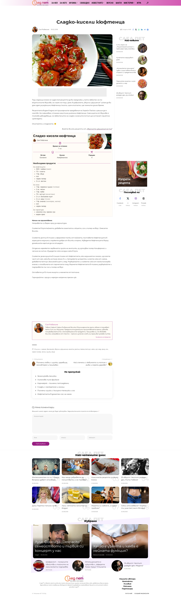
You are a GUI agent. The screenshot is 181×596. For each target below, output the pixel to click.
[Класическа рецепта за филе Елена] (105, 466)
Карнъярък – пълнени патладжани (53, 383)
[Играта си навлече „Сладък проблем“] (105, 495)
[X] (128, 200)
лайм (93, 349)
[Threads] (143, 200)
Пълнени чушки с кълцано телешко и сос (56, 391)
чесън (44, 352)
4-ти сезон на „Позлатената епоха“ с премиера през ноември (125, 47)
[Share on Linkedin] (141, 29)
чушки (48, 352)
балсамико (50, 349)
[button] (147, 3)
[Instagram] (135, 200)
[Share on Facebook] (133, 29)
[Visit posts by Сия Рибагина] (35, 29)
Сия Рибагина (44, 29)
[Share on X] (136, 29)
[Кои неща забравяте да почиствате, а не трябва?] (76, 466)
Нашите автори (127, 579)
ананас (43, 349)
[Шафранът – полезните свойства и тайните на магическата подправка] (38, 565)
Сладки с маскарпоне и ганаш (50, 387)
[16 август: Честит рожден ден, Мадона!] (117, 565)
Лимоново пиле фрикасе (48, 380)
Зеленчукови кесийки (46, 376)
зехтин (77, 349)
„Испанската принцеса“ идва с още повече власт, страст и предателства (126, 70)
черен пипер (36, 352)
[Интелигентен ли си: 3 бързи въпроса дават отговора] (46, 466)
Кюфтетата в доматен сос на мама (54, 394)
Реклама (127, 586)
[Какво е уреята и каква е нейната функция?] (119, 541)
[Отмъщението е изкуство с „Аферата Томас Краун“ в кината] (78, 565)
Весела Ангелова (98, 555)
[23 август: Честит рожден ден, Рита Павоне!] (135, 466)
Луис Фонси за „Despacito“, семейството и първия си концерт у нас (59, 546)
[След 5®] (40, 3)
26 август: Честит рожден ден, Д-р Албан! (125, 94)
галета (71, 349)
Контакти (127, 581)
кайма (82, 349)
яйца (53, 352)
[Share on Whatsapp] (139, 29)
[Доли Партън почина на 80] (46, 495)
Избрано (90, 521)
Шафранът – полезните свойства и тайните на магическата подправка (57, 564)
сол (107, 349)
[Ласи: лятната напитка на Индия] (76, 495)
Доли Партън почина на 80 (44, 506)
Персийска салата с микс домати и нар (125, 82)
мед (99, 349)
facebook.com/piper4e (103, 337)
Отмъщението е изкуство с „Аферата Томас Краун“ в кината (95, 564)
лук (96, 349)
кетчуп (88, 349)
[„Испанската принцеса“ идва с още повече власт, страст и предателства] (142, 72)
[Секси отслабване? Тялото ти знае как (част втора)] (135, 495)
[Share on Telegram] (144, 29)
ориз (103, 349)
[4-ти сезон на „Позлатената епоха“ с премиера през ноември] (142, 48)
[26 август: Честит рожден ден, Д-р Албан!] (142, 95)
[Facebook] (120, 200)
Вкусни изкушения (61, 349)
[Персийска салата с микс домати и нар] (142, 83)
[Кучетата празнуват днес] (142, 60)
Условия (127, 584)
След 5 (37, 555)
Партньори (127, 589)
